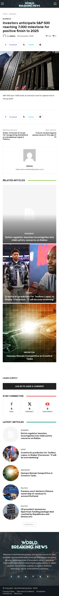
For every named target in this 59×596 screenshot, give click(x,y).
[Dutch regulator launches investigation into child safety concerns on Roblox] (29, 214)
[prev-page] (4, 367)
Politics (24, 488)
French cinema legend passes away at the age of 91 (44, 135)
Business (12, 14)
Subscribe (47, 403)
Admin (13, 36)
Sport (29, 293)
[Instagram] (18, 576)
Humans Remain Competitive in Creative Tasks (29, 357)
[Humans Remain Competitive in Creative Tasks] (29, 333)
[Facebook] (11, 576)
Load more (28, 524)
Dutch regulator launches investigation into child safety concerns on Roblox (29, 238)
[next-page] (9, 367)
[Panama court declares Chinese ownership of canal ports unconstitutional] (11, 492)
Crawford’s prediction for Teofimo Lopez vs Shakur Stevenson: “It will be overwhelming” (29, 298)
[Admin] (5, 36)
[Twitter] (47, 576)
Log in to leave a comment (29, 386)
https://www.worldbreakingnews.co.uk (29, 169)
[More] (40, 44)
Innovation (29, 352)
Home (5, 14)
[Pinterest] (33, 576)
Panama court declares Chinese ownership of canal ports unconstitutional (37, 493)
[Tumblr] (40, 576)
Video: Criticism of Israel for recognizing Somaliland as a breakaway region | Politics (15, 136)
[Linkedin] (26, 576)
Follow (29, 403)
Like (11, 403)
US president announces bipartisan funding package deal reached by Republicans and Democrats (37, 513)
